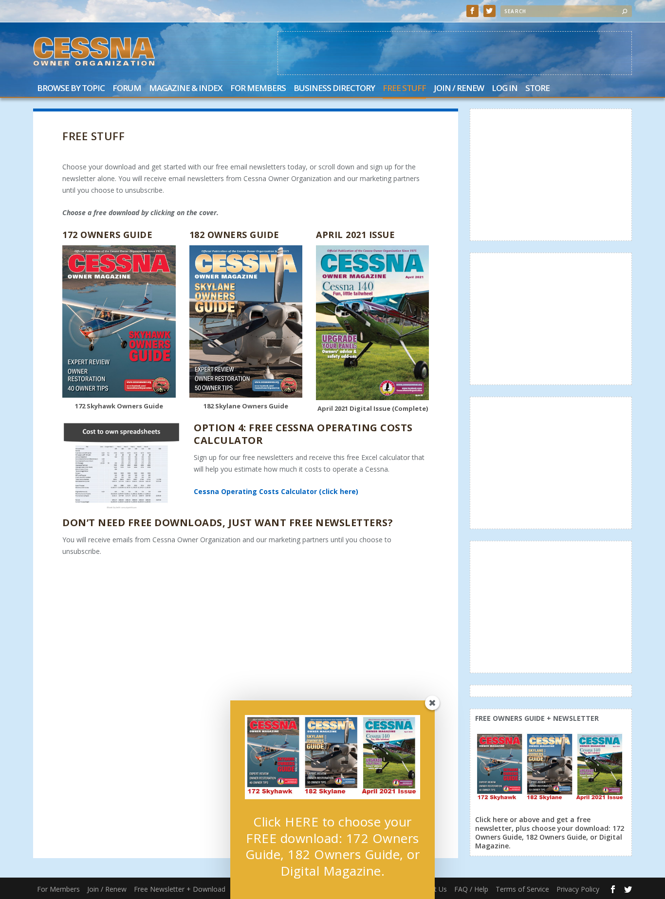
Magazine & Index (185, 88)
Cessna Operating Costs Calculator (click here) (276, 491)
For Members (258, 88)
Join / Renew (459, 88)
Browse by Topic (71, 88)
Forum (126, 88)
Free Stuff (404, 88)
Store (537, 88)
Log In (504, 88)
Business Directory (334, 88)
